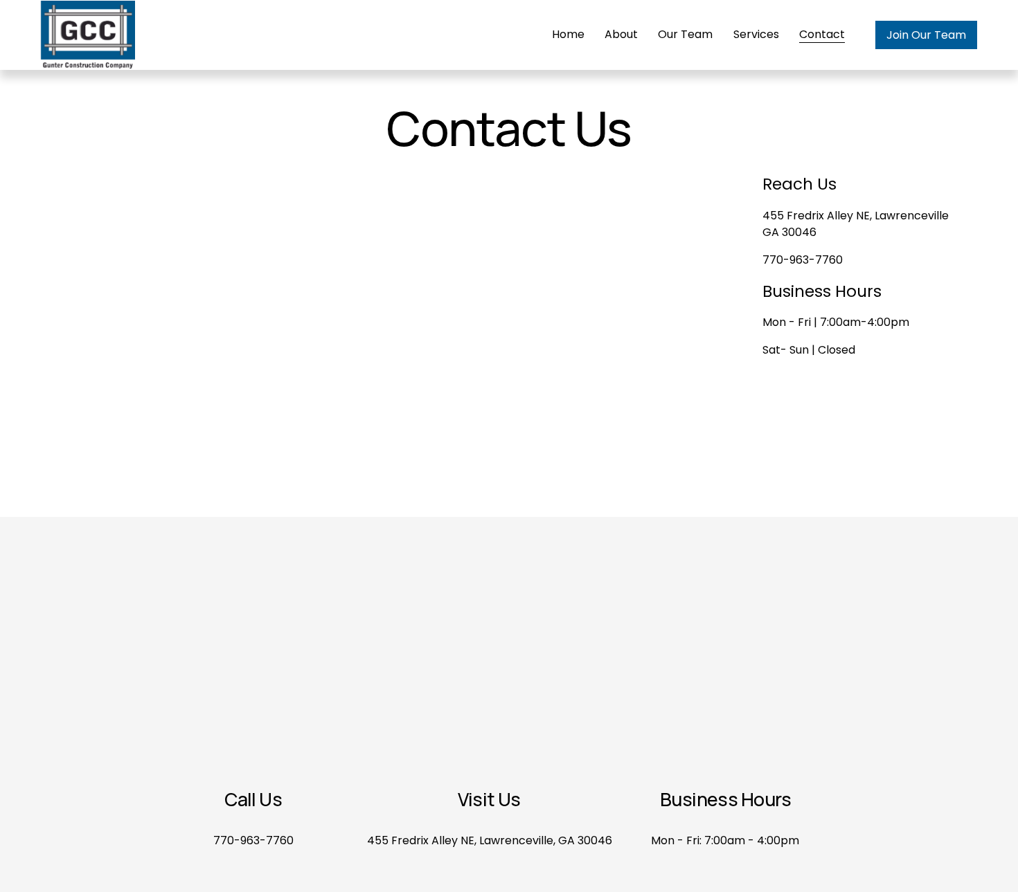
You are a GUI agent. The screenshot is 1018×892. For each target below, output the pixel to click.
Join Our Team (926, 35)
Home (568, 34)
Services (756, 34)
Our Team (685, 34)
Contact (822, 34)
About (621, 34)
